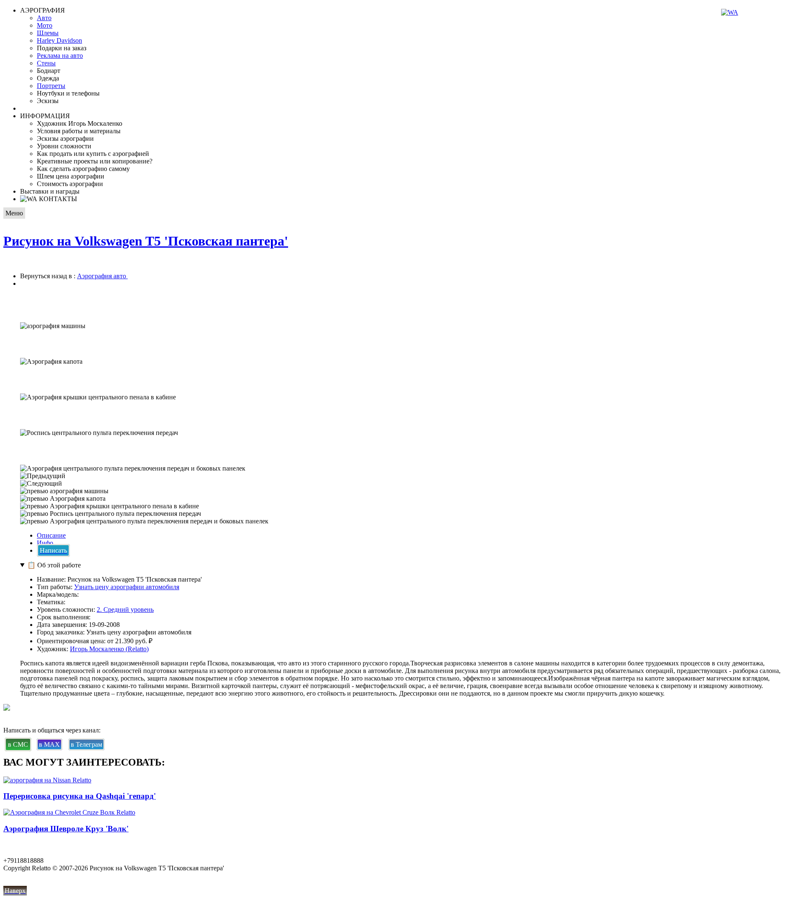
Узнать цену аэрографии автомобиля (126, 586)
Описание (51, 535)
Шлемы (48, 32)
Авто (44, 17)
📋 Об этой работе (54, 565)
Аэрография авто (102, 275)
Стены (46, 63)
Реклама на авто (60, 55)
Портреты (51, 85)
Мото (44, 25)
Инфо (45, 542)
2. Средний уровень (125, 609)
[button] (402, 476)
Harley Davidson (59, 40)
